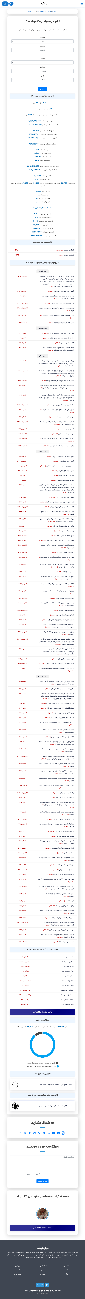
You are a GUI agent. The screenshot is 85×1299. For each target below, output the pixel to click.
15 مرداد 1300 (32, 11)
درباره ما (42, 1274)
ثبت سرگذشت (42, 1181)
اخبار (67, 1274)
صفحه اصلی (67, 1266)
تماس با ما (17, 1274)
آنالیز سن (42, 89)
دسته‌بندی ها (42, 1266)
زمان (49, 11)
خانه (53, 11)
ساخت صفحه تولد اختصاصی (42, 1012)
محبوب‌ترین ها (18, 1266)
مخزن (42, 1270)
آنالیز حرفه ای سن (42, 11)
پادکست (17, 1270)
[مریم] (42, 1214)
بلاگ (67, 1270)
